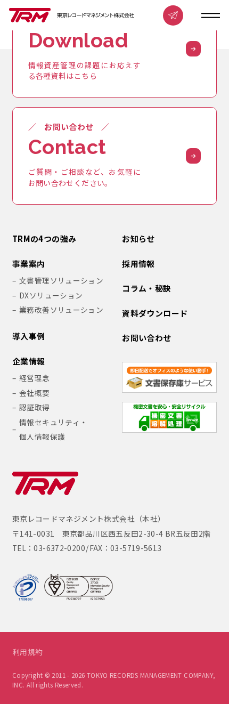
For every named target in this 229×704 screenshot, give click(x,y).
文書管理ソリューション (61, 280)
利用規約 (27, 652)
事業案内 (28, 264)
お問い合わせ (146, 338)
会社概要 (34, 392)
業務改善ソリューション (61, 309)
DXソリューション (51, 295)
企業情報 (28, 362)
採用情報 (138, 264)
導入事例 (28, 337)
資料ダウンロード (154, 314)
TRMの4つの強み (44, 239)
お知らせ (138, 239)
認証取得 (34, 407)
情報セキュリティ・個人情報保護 (53, 429)
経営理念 (34, 378)
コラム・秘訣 (146, 289)
